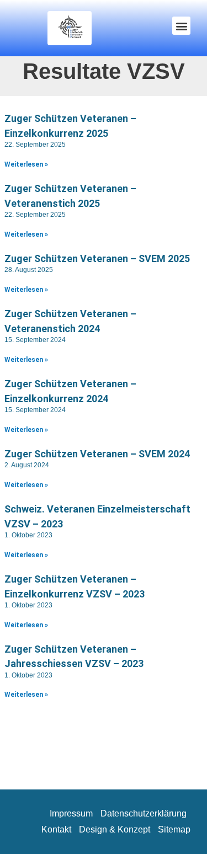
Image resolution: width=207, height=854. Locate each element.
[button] (181, 26)
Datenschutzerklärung (143, 813)
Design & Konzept (114, 829)
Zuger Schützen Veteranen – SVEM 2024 (97, 454)
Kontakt (56, 829)
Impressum (71, 813)
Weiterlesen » (26, 164)
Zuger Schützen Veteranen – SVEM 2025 (97, 258)
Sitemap (174, 829)
